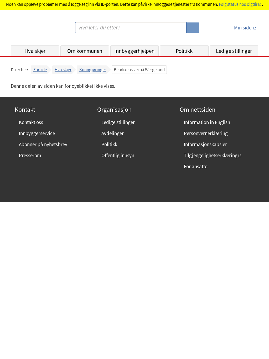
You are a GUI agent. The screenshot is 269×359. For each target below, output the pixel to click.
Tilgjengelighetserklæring (210, 155)
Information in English (207, 122)
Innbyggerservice (37, 133)
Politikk (184, 50)
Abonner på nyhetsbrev (43, 144)
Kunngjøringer (92, 70)
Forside (40, 70)
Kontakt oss (31, 122)
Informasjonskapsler (205, 144)
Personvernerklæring (206, 133)
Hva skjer (34, 50)
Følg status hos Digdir (238, 4)
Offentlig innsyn (117, 155)
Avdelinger (112, 133)
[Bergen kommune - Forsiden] (32, 29)
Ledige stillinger (234, 50)
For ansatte (195, 166)
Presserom (30, 155)
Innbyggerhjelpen (134, 50)
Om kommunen (84, 50)
